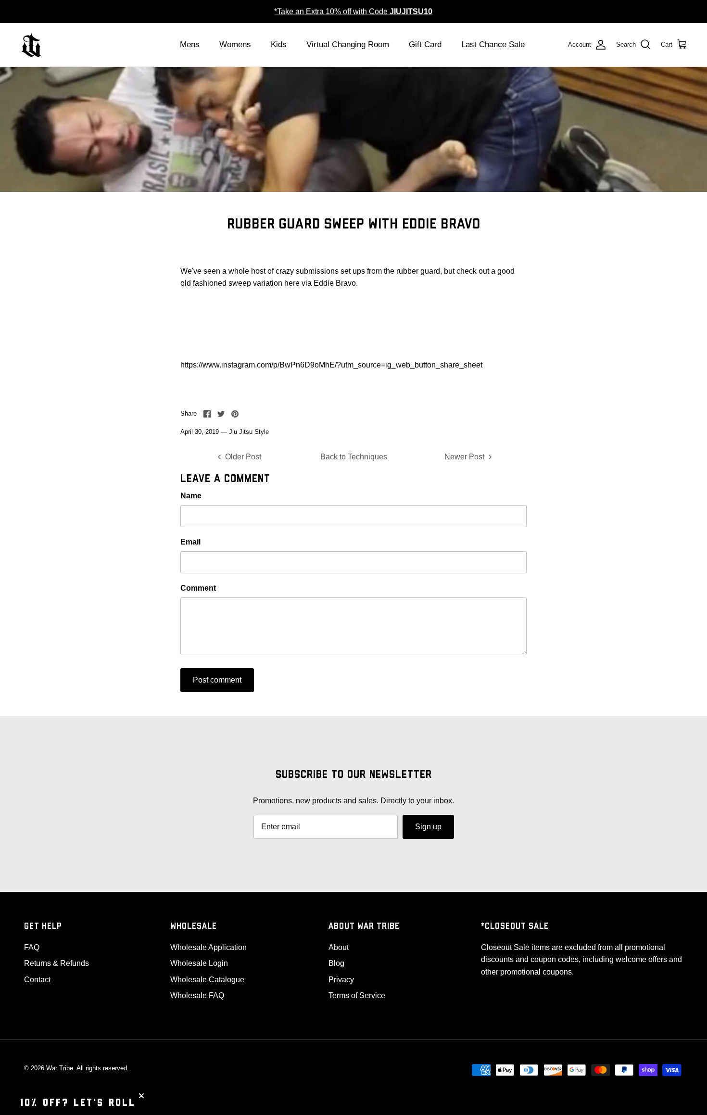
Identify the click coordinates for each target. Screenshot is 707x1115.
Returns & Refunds (56, 963)
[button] (78, 1103)
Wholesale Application (208, 947)
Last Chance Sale (493, 44)
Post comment (217, 680)
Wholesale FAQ (197, 995)
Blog (336, 963)
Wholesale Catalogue (207, 980)
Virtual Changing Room (347, 44)
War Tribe (59, 1068)
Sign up (428, 827)
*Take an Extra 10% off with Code (353, 11)
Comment (198, 588)
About (338, 947)
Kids (279, 44)
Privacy (341, 980)
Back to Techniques (353, 457)
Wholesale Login (199, 963)
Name (191, 496)
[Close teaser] (141, 1096)
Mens (190, 44)
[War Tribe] (31, 45)
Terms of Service (356, 995)
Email (190, 542)
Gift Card (425, 44)
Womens (235, 44)
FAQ (31, 947)
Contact (37, 980)
